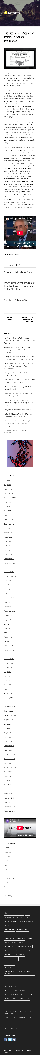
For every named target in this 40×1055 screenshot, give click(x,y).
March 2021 (8, 689)
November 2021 (9, 654)
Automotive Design (11, 921)
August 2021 (8, 667)
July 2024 (7, 541)
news (12, 254)
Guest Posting (9, 938)
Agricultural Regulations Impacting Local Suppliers (18, 431)
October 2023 (9, 572)
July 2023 (7, 580)
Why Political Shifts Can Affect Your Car (18, 410)
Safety (6, 887)
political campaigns (21, 982)
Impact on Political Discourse (14, 942)
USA (14, 1017)
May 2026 (7, 485)
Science (6, 891)
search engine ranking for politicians (17, 998)
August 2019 (8, 772)
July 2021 (7, 672)
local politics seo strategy (13, 950)
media (21, 959)
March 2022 (8, 637)
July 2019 (7, 776)
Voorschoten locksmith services (15, 1022)
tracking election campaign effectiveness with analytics (18, 1012)
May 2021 (7, 680)
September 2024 (10, 533)
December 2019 (9, 754)
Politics (16, 254)
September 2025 (10, 498)
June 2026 (7, 480)
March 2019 (8, 793)
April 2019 (7, 789)
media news (23, 963)
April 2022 (7, 633)
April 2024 (7, 550)
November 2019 (9, 759)
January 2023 (9, 602)
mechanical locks (10, 959)
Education (7, 852)
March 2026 (8, 489)
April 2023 (7, 589)
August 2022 (8, 615)
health (30, 938)
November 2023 (9, 567)
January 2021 (9, 698)
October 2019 (9, 763)
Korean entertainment (24, 946)
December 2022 (9, 607)
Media (6, 865)
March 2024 (8, 554)
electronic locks (22, 929)
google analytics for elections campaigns (18, 934)
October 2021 (9, 659)
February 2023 (9, 598)
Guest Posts (21, 938)
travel (7, 1017)
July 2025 (7, 502)
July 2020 (7, 724)
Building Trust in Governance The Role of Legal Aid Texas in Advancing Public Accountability (18, 366)
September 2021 (10, 663)
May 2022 (7, 628)
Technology (8, 895)
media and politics (10, 963)
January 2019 (9, 802)
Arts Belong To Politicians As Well (15, 299)
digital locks (18, 925)
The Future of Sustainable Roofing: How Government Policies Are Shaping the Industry (18, 423)
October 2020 (9, 711)
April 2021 (7, 685)
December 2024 (9, 524)
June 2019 (7, 780)
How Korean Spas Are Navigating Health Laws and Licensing (18, 387)
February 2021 (9, 693)
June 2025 (7, 506)
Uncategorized (9, 900)
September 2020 (10, 715)
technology (18, 1007)
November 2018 (9, 811)
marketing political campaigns (14, 954)
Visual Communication (25, 1017)
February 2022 (9, 641)
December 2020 (9, 702)
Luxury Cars (29, 950)
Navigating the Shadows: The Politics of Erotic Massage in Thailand (18, 394)
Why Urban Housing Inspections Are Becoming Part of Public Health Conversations (17, 349)
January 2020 (9, 750)
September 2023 (10, 576)
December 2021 (9, 650)
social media (29, 1003)
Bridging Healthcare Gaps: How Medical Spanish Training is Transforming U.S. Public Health (19, 402)
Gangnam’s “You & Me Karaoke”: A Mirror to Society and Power (19, 374)
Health (6, 861)
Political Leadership (11, 986)
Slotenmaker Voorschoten (13, 1003)
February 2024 (9, 559)
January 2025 (9, 520)
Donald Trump (9, 929)
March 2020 (8, 741)
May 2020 (7, 733)
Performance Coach (19, 978)
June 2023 (7, 585)
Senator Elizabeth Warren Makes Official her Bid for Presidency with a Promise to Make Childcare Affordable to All (19, 285)
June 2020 (7, 728)
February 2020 (9, 746)
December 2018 (9, 807)
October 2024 (9, 528)
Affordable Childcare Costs (14, 917)
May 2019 (7, 785)
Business (7, 848)
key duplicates (9, 946)
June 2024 (7, 546)
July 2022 (7, 620)
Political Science (9, 878)
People (6, 874)
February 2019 (9, 798)
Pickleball (8, 982)
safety (32, 994)
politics (23, 994)
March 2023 (8, 593)
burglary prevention (26, 921)
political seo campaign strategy (15, 990)
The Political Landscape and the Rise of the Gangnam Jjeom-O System (19, 381)
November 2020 (9, 707)
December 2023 (9, 563)
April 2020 (7, 737)
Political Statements (11, 994)
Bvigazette (7, 1052)
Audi (27, 917)
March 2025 (8, 515)
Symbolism (8, 1007)
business (8, 925)
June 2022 (7, 624)
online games (9, 967)
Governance (8, 856)
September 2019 (10, 767)
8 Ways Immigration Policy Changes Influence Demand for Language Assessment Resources (19, 340)
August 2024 (8, 537)
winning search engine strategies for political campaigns (16, 1027)
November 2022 (9, 611)
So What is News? (11, 319)
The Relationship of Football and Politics (27, 319)
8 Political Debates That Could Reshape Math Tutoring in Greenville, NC (18, 415)
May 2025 (7, 511)
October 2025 (9, 493)
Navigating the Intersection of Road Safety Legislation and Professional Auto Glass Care (19, 358)
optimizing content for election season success (17, 972)
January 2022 (9, 646)
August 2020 (8, 720)
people (7, 978)
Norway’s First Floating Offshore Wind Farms (19, 271)
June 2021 (7, 676)
